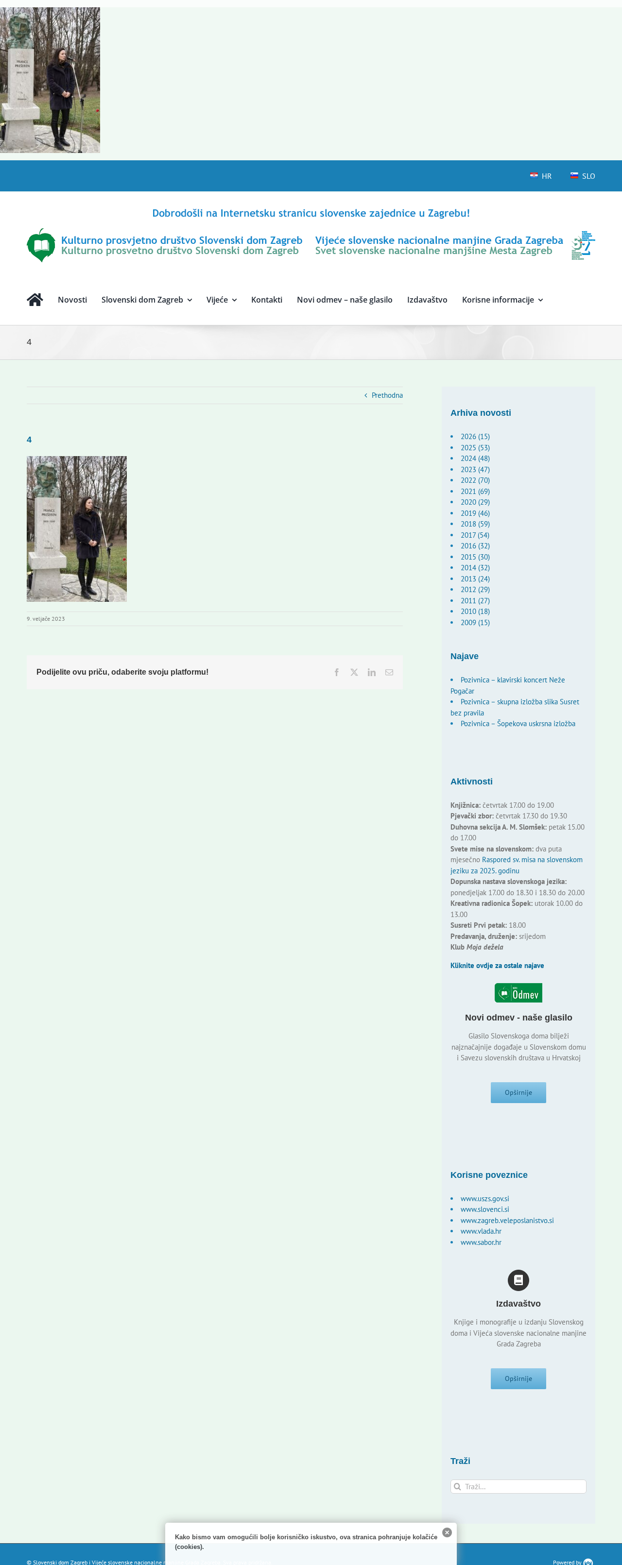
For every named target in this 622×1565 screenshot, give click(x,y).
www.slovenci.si (485, 1209)
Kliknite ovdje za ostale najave (497, 965)
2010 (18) (475, 611)
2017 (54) (475, 535)
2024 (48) (475, 458)
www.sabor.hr (481, 1242)
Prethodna (387, 395)
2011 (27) (475, 600)
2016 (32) (475, 545)
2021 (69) (475, 491)
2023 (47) (475, 469)
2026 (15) (475, 436)
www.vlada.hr (481, 1231)
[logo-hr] (311, 210)
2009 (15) (475, 622)
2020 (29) (475, 502)
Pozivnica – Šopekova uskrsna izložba (518, 723)
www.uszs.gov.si (485, 1198)
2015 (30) (475, 556)
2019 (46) (475, 513)
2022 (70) (475, 480)
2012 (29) (475, 589)
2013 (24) (475, 578)
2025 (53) (475, 447)
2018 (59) (475, 523)
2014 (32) (475, 567)
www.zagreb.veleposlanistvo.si (507, 1220)
